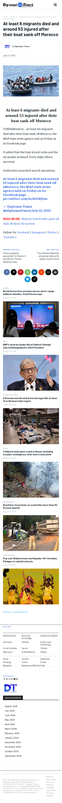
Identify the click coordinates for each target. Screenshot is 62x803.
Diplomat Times (22, 46)
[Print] (55, 272)
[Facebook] (7, 272)
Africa (5, 448)
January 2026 (12, 737)
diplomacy (8, 652)
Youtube (9, 237)
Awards (25, 659)
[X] (14, 272)
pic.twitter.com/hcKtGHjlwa (25, 198)
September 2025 (13, 756)
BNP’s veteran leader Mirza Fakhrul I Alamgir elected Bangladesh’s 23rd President (27, 346)
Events (43, 662)
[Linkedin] (34, 272)
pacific (6, 288)
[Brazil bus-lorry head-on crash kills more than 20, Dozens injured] (31, 533)
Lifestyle (25, 642)
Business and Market (31, 665)
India (42, 665)
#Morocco (11, 186)
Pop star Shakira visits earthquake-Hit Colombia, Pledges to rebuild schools (30, 560)
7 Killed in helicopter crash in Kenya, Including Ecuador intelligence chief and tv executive (28, 453)
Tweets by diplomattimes (15, 612)
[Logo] (18, 4)
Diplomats (45, 659)
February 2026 (12, 733)
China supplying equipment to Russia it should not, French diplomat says (14, 257)
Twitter (52, 232)
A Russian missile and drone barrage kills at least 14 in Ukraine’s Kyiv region (30, 399)
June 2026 (10, 715)
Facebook (23, 232)
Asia (5, 341)
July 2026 (10, 710)
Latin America (8, 502)
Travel (24, 662)
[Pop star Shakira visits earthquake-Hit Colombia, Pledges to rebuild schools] (31, 586)
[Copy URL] (34, 279)
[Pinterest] (21, 272)
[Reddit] (9, 679)
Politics (43, 652)
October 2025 (12, 751)
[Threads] (17, 679)
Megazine (7, 665)
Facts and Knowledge (27, 636)
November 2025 (13, 747)
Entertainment (9, 635)
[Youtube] (14, 679)
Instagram (38, 232)
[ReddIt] (41, 272)
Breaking (13, 17)
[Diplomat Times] (8, 46)
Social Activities (10, 648)
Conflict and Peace (10, 395)
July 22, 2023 (41, 210)
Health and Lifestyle (49, 635)
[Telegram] (28, 279)
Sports (25, 648)
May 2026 (10, 719)
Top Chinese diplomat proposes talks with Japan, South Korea (48, 256)
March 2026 (11, 728)
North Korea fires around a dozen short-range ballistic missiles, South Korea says (28, 292)
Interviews (7, 642)
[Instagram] (7, 679)
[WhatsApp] (28, 272)
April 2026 (10, 724)
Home (5, 17)
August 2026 (11, 706)
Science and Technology (45, 643)
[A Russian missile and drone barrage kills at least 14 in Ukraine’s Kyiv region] (31, 426)
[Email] (48, 272)
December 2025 (13, 742)
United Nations (28, 652)
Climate (43, 648)
